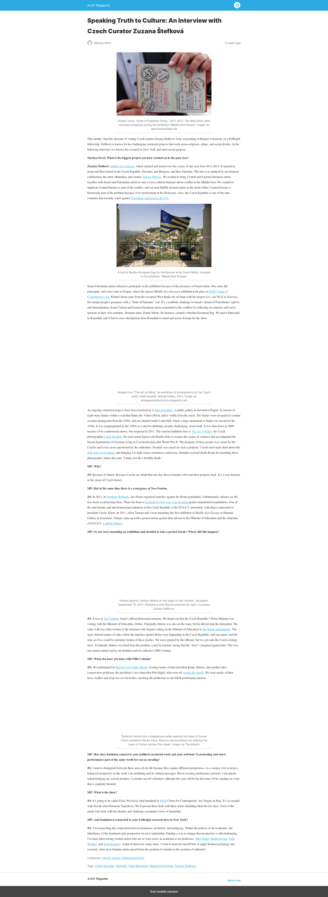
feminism (121, 866)
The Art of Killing (202, 431)
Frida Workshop (138, 866)
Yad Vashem (111, 618)
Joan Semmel (112, 844)
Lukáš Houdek (113, 437)
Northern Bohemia (118, 497)
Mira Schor (202, 839)
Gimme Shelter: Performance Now (123, 858)
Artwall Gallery (163, 410)
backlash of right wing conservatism (166, 502)
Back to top (234, 880)
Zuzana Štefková (185, 866)
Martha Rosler (218, 839)
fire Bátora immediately (216, 629)
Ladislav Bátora (112, 523)
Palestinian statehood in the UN (149, 198)
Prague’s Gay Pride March (131, 667)
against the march (193, 672)
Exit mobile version (164, 891)
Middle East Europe (122, 166)
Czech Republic (104, 866)
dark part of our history (101, 452)
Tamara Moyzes (151, 177)
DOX (163, 801)
